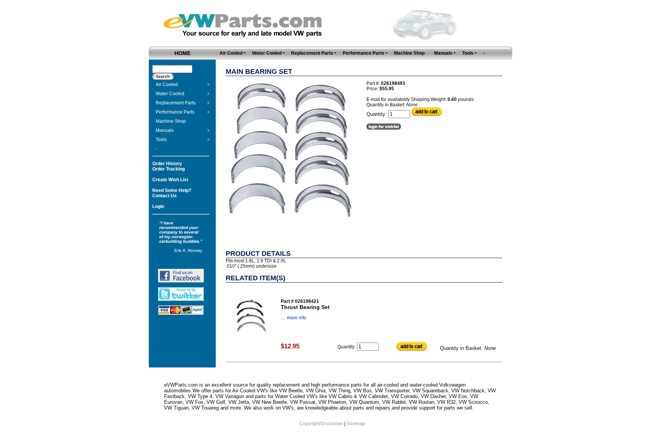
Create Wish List (170, 179)
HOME (182, 53)
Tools (161, 139)
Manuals (165, 130)
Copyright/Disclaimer (321, 423)
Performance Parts (175, 112)
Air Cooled (167, 84)
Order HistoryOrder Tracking (168, 166)
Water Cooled (170, 93)
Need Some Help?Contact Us (171, 193)
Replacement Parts (175, 103)
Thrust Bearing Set (305, 307)
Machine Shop (171, 121)
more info (296, 317)
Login (158, 206)
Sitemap (356, 423)
